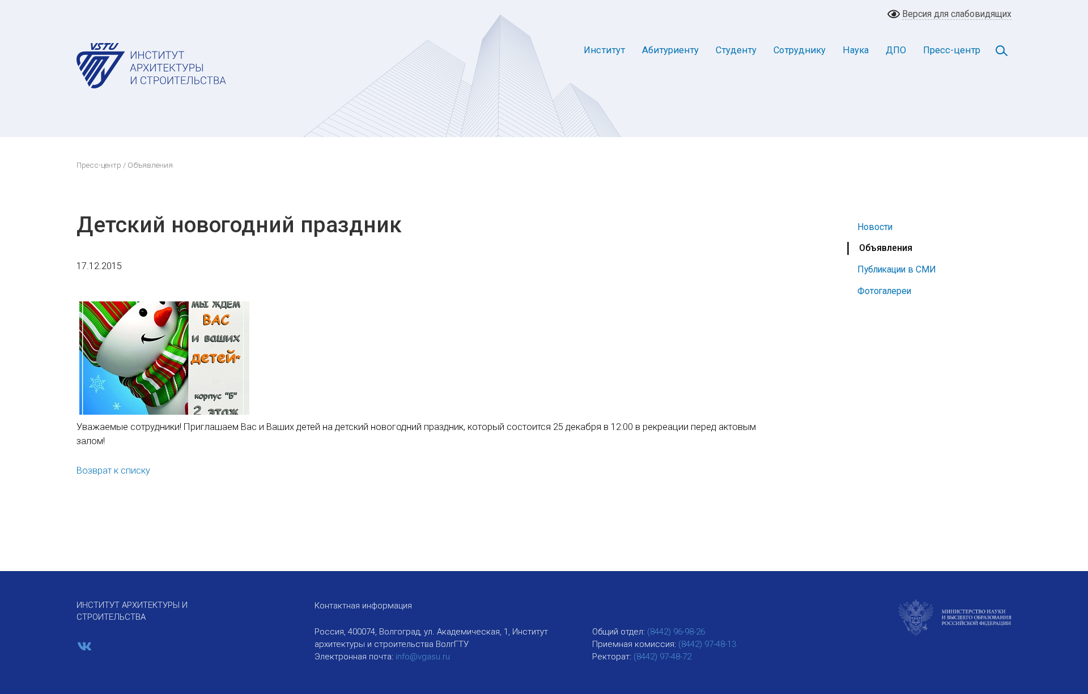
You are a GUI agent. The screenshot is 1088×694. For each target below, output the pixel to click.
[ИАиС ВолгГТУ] (151, 65)
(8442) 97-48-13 (707, 644)
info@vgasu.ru (423, 657)
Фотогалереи (884, 291)
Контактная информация (363, 606)
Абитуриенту (670, 50)
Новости (874, 227)
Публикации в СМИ (896, 269)
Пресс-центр (951, 50)
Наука (856, 50)
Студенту (736, 50)
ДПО (896, 50)
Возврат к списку (113, 470)
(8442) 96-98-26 (676, 632)
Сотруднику (800, 50)
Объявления (885, 247)
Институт (604, 50)
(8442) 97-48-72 (662, 657)
